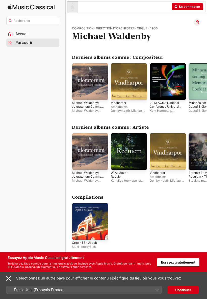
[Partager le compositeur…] (197, 22)
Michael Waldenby (85, 111)
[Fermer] (8, 278)
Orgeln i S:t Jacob (84, 243)
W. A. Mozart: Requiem (120, 174)
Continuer (183, 290)
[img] (31, 7)
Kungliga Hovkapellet (126, 180)
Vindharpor (118, 103)
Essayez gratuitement (178, 262)
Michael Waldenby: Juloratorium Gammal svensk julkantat (87, 106)
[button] (33, 34)
